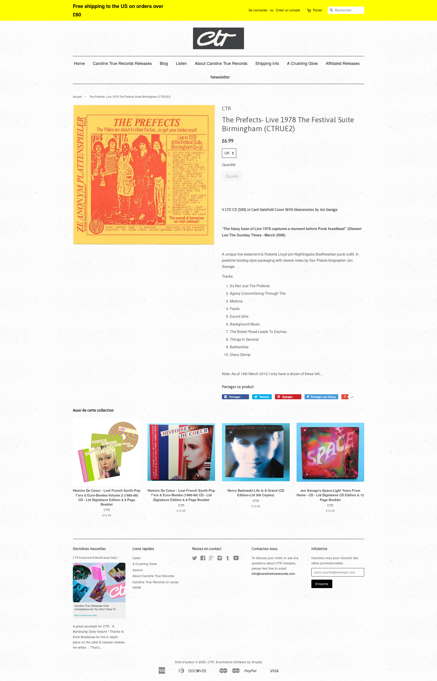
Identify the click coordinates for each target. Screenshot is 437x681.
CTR (211, 662)
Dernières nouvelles (89, 549)
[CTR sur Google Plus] (211, 558)
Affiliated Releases (343, 63)
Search (137, 570)
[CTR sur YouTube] (236, 558)
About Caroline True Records (221, 63)
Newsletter (220, 77)
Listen (181, 63)
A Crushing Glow (302, 63)
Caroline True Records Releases (122, 63)
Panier (317, 10)
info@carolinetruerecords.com (273, 573)
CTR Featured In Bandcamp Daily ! (96, 557)
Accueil (77, 96)
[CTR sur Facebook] (203, 558)
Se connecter (258, 10)
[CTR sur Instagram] (219, 558)
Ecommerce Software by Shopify (239, 662)
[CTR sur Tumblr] (227, 558)
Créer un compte (288, 10)
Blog (164, 63)
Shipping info (267, 63)
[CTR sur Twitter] (194, 558)
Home (79, 63)
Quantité (229, 164)
